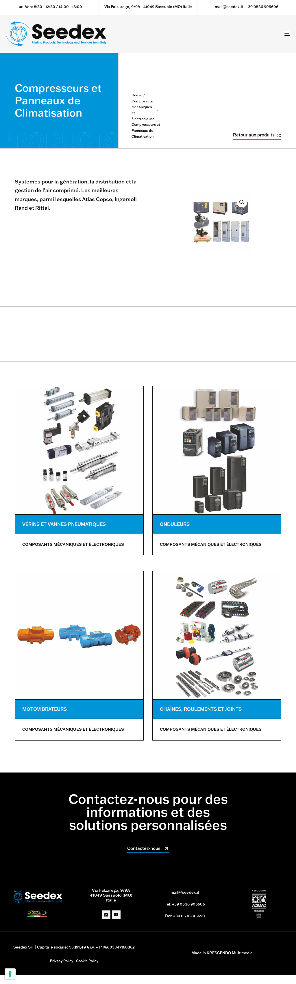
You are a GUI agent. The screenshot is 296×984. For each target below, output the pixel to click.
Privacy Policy (61, 961)
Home (136, 95)
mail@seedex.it (229, 6)
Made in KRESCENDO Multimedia (222, 953)
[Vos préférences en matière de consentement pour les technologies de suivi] (10, 973)
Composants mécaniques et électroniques (143, 110)
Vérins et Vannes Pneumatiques (64, 524)
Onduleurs (175, 524)
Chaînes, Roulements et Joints (201, 709)
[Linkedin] (106, 914)
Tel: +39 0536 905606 (185, 904)
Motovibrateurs (44, 709)
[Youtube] (116, 914)
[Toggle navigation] (242, 34)
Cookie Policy (87, 961)
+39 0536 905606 (262, 6)
